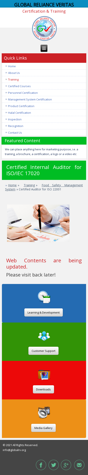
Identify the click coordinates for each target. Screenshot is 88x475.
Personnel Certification (23, 93)
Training (13, 79)
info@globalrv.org (14, 450)
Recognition (15, 126)
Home (12, 66)
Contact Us (15, 132)
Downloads (43, 389)
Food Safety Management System (44, 187)
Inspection (15, 119)
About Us (14, 73)
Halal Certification (19, 113)
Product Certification (21, 106)
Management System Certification (30, 99)
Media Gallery (43, 428)
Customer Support (43, 351)
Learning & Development (44, 312)
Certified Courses (19, 86)
